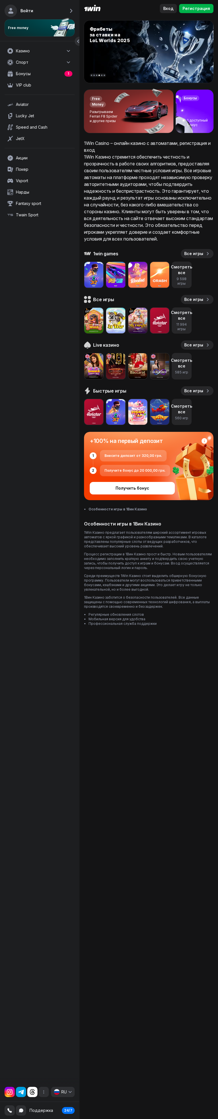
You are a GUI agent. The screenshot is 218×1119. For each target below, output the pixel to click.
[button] (91, 75)
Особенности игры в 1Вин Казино (118, 509)
